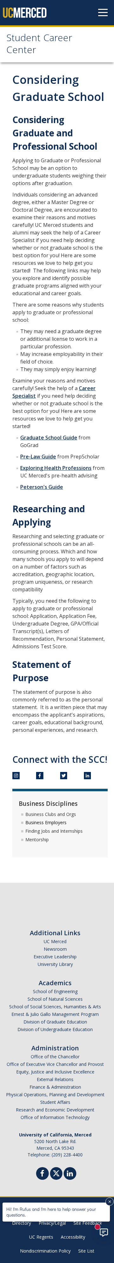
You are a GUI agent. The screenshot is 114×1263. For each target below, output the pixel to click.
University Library (55, 964)
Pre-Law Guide (38, 456)
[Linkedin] (70, 1174)
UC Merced (55, 941)
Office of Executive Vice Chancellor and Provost (55, 1064)
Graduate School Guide (48, 437)
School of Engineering (55, 991)
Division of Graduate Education (55, 1022)
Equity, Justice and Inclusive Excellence (55, 1072)
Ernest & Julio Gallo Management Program (55, 1014)
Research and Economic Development (55, 1110)
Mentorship (37, 840)
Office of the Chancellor (55, 1057)
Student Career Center (39, 45)
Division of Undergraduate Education (55, 1029)
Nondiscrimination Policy (45, 1251)
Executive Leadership (55, 957)
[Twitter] (56, 1173)
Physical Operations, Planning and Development (55, 1095)
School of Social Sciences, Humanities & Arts (55, 1007)
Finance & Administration (55, 1087)
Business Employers (45, 822)
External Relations (55, 1079)
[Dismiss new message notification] (109, 1202)
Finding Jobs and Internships (54, 831)
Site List (86, 1251)
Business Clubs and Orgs (50, 814)
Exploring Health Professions (56, 467)
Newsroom (55, 949)
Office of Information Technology (55, 1117)
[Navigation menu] (102, 12)
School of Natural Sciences (55, 999)
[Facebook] (42, 1174)
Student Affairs (55, 1102)
